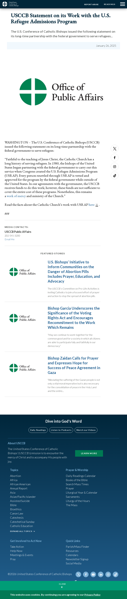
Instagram (114, 166)
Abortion (15, 475)
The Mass (71, 505)
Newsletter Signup (77, 559)
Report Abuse (91, 4)
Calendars (72, 555)
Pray (13, 559)
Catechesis (17, 517)
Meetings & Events (21, 555)
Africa (13, 480)
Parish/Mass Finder (77, 546)
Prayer (70, 488)
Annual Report (18, 488)
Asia (12, 492)
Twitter (114, 148)
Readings (109, 4)
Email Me (10, 239)
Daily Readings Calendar (81, 475)
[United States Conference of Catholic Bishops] (11, 4)
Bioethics (16, 509)
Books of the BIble (77, 480)
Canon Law (16, 513)
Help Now (16, 550)
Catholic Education (21, 526)
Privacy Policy (92, 594)
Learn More (89, 453)
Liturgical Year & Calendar (81, 492)
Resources (72, 550)
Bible (13, 505)
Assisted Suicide (20, 501)
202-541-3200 (12, 235)
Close (62, 584)
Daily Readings (38, 430)
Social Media (73, 563)
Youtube (93, 574)
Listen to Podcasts (61, 430)
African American (20, 484)
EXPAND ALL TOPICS (21, 531)
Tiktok (114, 175)
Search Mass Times (77, 484)
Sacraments (73, 496)
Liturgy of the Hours (78, 501)
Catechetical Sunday (22, 521)
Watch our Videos (86, 430)
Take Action (17, 546)
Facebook (114, 157)
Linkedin (100, 574)
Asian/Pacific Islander (23, 496)
